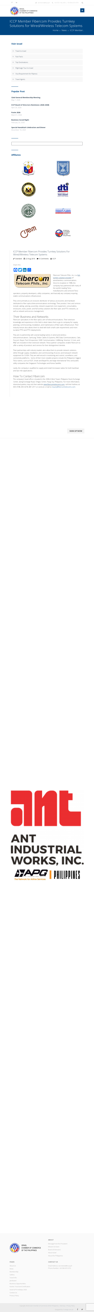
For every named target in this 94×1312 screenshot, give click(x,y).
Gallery (12, 1275)
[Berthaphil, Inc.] (47, 1143)
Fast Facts (19, 57)
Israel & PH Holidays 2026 (18, 1290)
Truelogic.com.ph (68, 1310)
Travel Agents (20, 79)
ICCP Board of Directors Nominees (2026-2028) (30, 105)
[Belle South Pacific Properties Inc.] (47, 969)
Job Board (13, 1281)
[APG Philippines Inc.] (47, 874)
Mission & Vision (53, 1247)
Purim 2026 (15, 112)
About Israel (52, 1253)
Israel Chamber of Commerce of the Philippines (43, 1306)
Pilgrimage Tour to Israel (24, 68)
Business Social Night (20, 120)
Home (55, 30)
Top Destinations (21, 62)
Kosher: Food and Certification (20, 1287)
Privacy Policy (14, 1296)
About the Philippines (55, 1256)
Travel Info (13, 1278)
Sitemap (62, 1306)
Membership (14, 1272)
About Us (13, 1266)
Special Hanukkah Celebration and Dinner (28, 127)
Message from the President (57, 1244)
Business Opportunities (18, 1284)
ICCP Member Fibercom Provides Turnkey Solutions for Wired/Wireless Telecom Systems (41, 253)
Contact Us (13, 1293)
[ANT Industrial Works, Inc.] (47, 828)
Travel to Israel (20, 51)
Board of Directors (54, 1250)
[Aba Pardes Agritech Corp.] (47, 528)
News (64, 30)
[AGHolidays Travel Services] (47, 702)
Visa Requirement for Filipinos (26, 74)
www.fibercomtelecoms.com (54, 384)
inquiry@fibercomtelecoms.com (63, 387)
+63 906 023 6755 (65, 1268)
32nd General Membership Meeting (25, 97)
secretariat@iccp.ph (44, 3)
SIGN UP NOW (75, 431)
